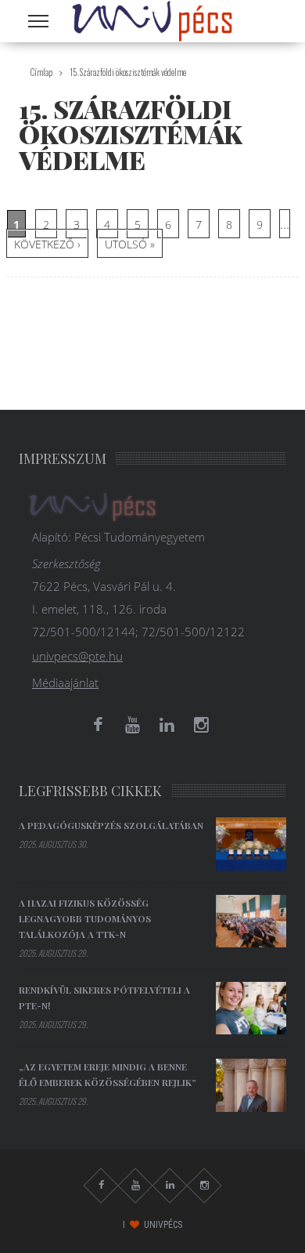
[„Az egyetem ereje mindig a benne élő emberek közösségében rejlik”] (251, 1085)
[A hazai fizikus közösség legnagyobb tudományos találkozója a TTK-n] (251, 921)
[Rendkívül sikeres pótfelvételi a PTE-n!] (251, 1008)
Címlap (41, 72)
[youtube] (132, 725)
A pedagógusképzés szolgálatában (111, 825)
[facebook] (97, 725)
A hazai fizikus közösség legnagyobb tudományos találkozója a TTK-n (85, 918)
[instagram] (201, 725)
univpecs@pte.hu (77, 656)
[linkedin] (166, 725)
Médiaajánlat (65, 682)
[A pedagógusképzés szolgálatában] (251, 844)
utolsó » (130, 244)
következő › (47, 244)
